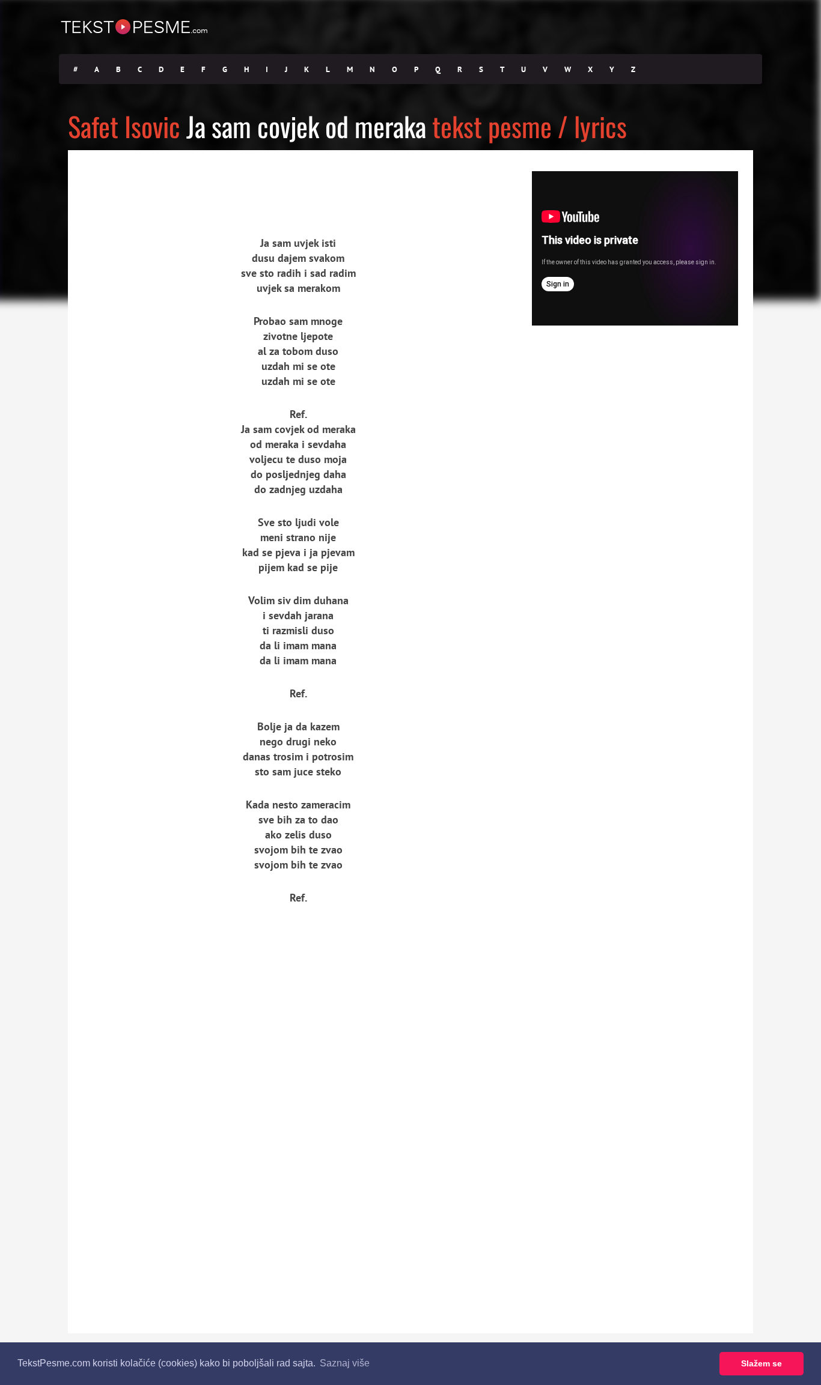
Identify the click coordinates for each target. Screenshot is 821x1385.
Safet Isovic (124, 126)
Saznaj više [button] (345, 1363)
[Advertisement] (179, 183)
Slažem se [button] (761, 1363)
